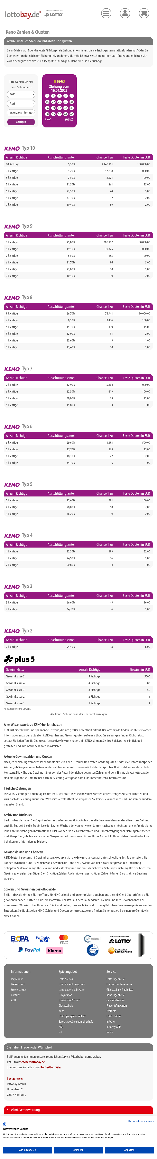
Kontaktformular (50, 1067)
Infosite (111, 1021)
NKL (61, 1027)
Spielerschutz (18, 990)
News (110, 1032)
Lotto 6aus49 (66, 979)
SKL (61, 1032)
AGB (13, 1000)
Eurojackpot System (69, 1000)
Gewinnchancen (115, 1000)
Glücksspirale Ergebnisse (120, 990)
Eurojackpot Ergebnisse (119, 984)
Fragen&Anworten (117, 1005)
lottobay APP (114, 1027)
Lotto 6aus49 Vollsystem (72, 990)
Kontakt (15, 995)
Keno (61, 1011)
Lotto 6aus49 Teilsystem (72, 984)
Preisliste (111, 1011)
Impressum (17, 979)
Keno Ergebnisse (116, 995)
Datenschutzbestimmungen (141, 1121)
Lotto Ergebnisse (116, 979)
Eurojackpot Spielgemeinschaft (76, 1021)
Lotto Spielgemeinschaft (72, 1016)
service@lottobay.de (32, 1062)
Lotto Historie (114, 1016)
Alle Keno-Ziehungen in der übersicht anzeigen (78, 714)
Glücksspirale (66, 1005)
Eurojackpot (65, 995)
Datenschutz (18, 984)
